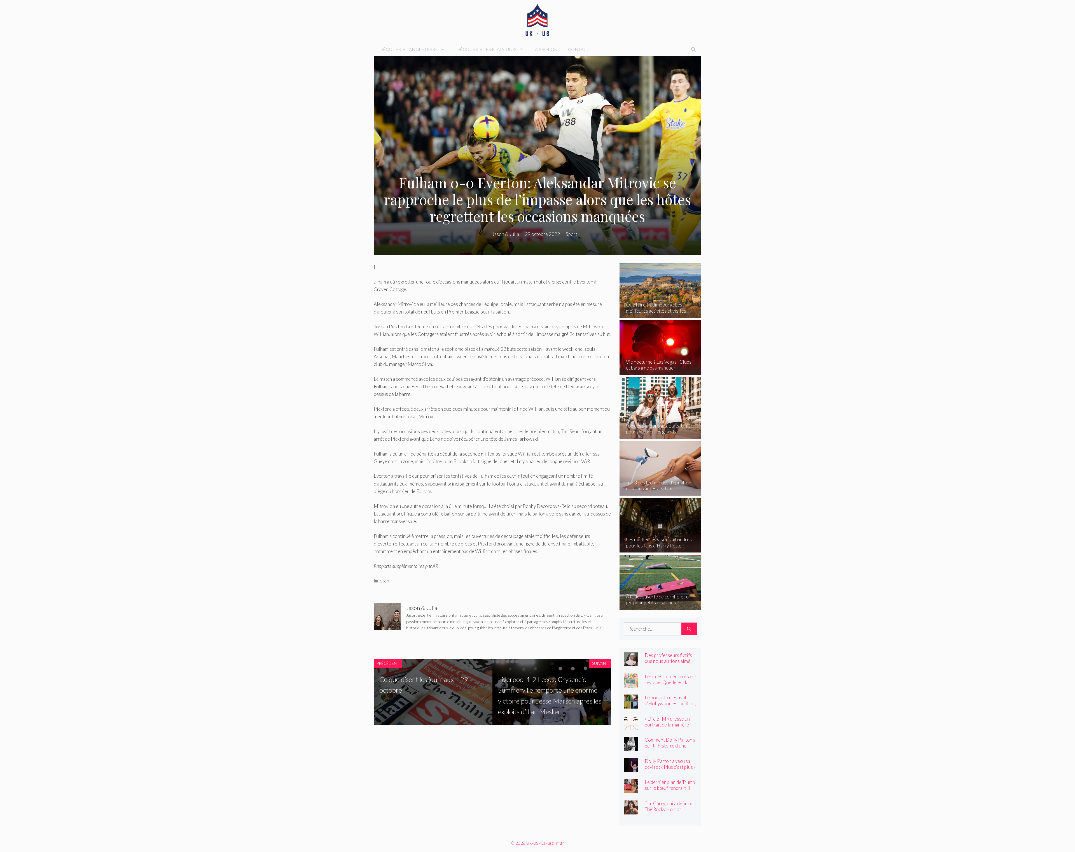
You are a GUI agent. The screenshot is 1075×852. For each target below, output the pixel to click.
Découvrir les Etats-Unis (486, 49)
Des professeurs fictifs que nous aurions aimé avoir (668, 661)
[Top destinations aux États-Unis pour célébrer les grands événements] (661, 435)
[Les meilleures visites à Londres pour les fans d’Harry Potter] (661, 549)
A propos (546, 49)
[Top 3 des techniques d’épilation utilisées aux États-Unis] (661, 492)
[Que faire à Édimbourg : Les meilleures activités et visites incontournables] (661, 314)
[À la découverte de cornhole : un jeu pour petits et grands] (661, 606)
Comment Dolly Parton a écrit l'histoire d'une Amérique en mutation (670, 746)
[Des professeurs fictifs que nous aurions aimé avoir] (631, 662)
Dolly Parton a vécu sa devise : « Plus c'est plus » (670, 764)
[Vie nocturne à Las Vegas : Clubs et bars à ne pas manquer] (661, 371)
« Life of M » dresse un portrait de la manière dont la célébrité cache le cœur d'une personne (670, 727)
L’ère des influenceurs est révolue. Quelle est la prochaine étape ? (670, 682)
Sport (385, 581)
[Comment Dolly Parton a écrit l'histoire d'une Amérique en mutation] (631, 747)
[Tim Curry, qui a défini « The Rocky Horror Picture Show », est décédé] (631, 810)
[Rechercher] (689, 629)
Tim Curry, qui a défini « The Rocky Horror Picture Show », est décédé (668, 812)
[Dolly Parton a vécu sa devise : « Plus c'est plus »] (631, 768)
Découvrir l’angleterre (408, 49)
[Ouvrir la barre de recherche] (693, 49)
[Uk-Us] (537, 20)
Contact (578, 49)
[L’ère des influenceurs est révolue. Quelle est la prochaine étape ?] (631, 683)
